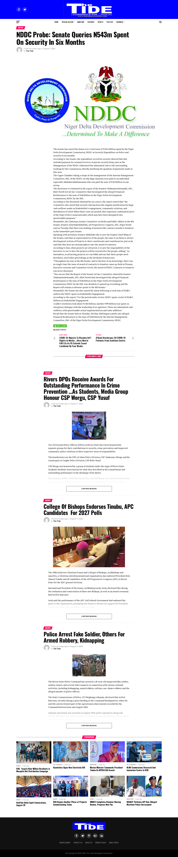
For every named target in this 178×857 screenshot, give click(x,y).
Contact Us (78, 842)
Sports (100, 22)
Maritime (80, 22)
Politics (110, 22)
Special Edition (67, 22)
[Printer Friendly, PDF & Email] (60, 326)
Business (119, 22)
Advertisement (65, 842)
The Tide (29, 51)
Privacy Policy (100, 842)
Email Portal (114, 842)
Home (56, 22)
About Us (88, 842)
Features (91, 22)
